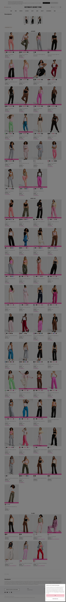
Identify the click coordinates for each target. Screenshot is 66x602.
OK (55, 595)
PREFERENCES (55, 598)
